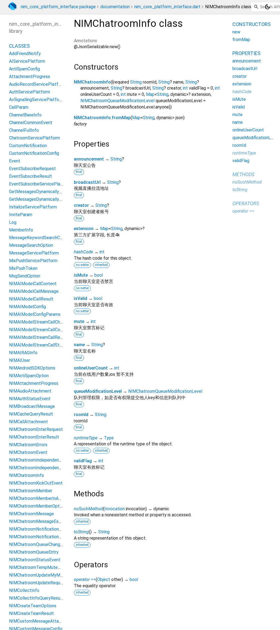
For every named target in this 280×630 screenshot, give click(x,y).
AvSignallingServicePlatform (36, 99)
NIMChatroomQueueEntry (34, 552)
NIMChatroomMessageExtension (41, 521)
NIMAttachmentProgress (33, 383)
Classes (19, 46)
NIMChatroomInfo (92, 82)
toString (81, 531)
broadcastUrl (87, 182)
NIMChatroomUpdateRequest (38, 582)
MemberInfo (21, 230)
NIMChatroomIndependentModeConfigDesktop (55, 467)
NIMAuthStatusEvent (30, 398)
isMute (81, 275)
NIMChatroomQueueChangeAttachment (47, 544)
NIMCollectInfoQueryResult (36, 598)
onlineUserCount (91, 368)
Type (109, 437)
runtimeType (85, 437)
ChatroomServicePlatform (34, 138)
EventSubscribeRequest (32, 168)
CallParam (18, 107)
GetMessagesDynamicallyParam (40, 191)
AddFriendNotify (25, 53)
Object (103, 579)
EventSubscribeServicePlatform (40, 184)
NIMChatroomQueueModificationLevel (117, 100)
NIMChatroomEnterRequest (36, 429)
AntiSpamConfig (24, 68)
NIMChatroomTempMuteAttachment (45, 567)
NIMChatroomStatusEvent (34, 559)
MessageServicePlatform (34, 253)
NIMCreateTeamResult (31, 613)
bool (98, 275)
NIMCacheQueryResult (31, 414)
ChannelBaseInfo (25, 115)
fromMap (241, 39)
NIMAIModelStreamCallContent (40, 329)
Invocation (114, 508)
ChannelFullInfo (24, 130)
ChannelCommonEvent (30, 122)
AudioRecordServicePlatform (37, 84)
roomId (81, 414)
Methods (243, 174)
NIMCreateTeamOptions (32, 605)
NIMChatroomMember (30, 490)
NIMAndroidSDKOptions (32, 368)
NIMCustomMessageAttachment (41, 621)
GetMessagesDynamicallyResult (40, 199)
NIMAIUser (19, 360)
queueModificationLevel (98, 391)
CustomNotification (28, 145)
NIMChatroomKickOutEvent (36, 483)
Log (12, 222)
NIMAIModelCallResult (31, 299)
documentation (115, 6)
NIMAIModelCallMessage (34, 291)
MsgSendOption (24, 276)
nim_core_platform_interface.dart (167, 6)
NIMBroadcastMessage (32, 406)
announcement (89, 159)
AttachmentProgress (29, 76)
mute (79, 321)
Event (14, 161)
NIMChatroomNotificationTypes (40, 536)
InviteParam (20, 214)
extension (84, 228)
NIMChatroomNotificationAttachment (45, 529)
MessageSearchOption (31, 245)
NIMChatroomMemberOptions (38, 506)
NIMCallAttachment (28, 421)
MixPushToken (23, 268)
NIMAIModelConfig (27, 306)
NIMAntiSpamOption (29, 375)
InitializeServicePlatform (33, 207)
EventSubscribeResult (30, 176)
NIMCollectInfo (24, 590)
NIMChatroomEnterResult (34, 437)
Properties (246, 53)
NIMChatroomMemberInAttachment (44, 498)
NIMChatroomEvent (28, 452)
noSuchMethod (88, 508)
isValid (80, 298)
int (185, 88)
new (236, 32)
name (79, 344)
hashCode (83, 251)
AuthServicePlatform (29, 91)
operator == (85, 579)
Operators (245, 203)
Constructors (251, 24)
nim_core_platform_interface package (58, 6)
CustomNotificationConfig (34, 153)
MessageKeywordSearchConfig (39, 237)
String (136, 82)
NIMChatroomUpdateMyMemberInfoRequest (53, 575)
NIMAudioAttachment (30, 391)
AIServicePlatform (27, 61)
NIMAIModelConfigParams (34, 314)
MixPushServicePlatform (33, 260)
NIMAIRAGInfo (23, 352)
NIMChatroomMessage (31, 513)
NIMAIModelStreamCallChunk (37, 322)
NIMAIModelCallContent (33, 283)
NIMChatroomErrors (28, 444)
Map (150, 94)
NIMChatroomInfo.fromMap (102, 117)
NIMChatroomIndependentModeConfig (46, 460)
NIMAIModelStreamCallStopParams (44, 345)
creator (81, 205)
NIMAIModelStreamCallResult (38, 337)
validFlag (83, 460)
